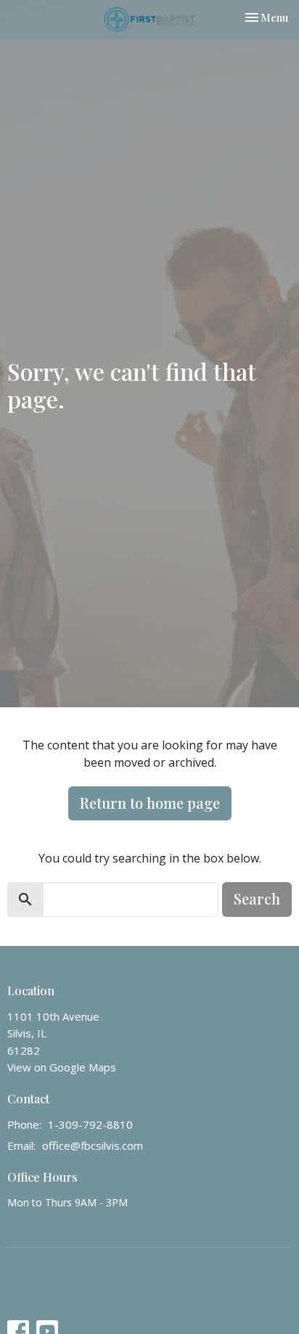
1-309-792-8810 (90, 1124)
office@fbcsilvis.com (92, 1145)
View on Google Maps (61, 1067)
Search (257, 898)
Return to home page (150, 802)
